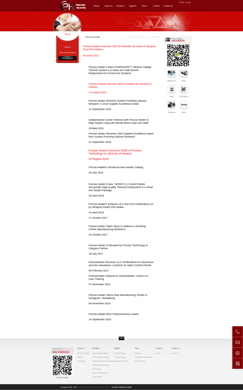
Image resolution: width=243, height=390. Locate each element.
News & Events (154, 37)
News (145, 37)
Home (96, 6)
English (181, 2)
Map (112, 387)
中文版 (188, 3)
